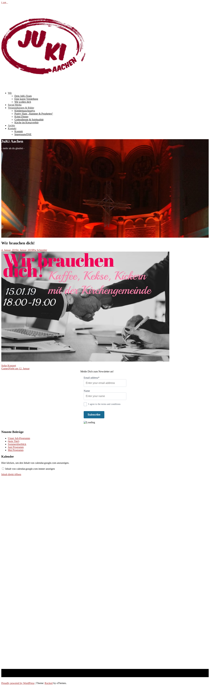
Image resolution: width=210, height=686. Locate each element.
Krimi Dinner (21, 116)
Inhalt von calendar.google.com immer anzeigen (30, 468)
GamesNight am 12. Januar (15, 368)
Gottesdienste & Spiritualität (28, 119)
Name (87, 390)
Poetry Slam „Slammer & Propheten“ (33, 113)
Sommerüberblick (17, 444)
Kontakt (12, 128)
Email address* (91, 377)
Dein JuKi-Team (23, 96)
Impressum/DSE (23, 134)
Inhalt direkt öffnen (11, 474)
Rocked (49, 683)
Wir (10, 93)
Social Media (14, 104)
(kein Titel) (13, 441)
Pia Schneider (40, 250)
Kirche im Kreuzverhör (26, 122)
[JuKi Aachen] (43, 87)
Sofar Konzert (8, 365)
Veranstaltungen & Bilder (21, 107)
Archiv (11, 125)
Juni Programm (16, 447)
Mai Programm (15, 450)
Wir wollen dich (22, 101)
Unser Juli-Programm (19, 438)
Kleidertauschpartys (24, 110)
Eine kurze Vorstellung (26, 98)
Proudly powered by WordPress (17, 683)
